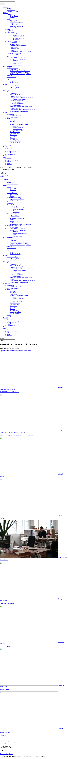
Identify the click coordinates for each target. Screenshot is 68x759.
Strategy (15, 60)
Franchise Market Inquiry (16, 93)
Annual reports (17, 63)
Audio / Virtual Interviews (13, 142)
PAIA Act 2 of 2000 (15, 83)
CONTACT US (4, 175)
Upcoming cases (14, 87)
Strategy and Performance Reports (19, 124)
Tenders (2, 176)
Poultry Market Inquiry (16, 96)
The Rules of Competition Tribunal (19, 72)
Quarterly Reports (18, 130)
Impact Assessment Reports (17, 26)
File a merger (13, 42)
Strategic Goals (11, 10)
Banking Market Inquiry (16, 100)
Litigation (5, 84)
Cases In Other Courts (12, 86)
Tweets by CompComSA (6, 754)
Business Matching (5, 732)
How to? (5, 147)
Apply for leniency (12, 152)
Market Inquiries (7, 90)
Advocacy (9, 14)
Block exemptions (11, 77)
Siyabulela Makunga (15, 115)
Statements (9, 164)
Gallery (9, 144)
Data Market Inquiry (15, 102)
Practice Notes (13, 47)
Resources (12, 138)
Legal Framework (8, 66)
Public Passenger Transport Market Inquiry (21, 106)
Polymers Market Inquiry (16, 94)
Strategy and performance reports (18, 59)
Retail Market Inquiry (15, 108)
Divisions (5, 13)
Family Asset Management (7, 603)
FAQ (11, 81)
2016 (5, 350)
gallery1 (60, 474)
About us (5, 7)
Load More (3, 735)
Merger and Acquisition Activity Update (20, 51)
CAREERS (3, 173)
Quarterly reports (17, 65)
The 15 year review (15, 132)
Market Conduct (11, 32)
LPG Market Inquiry (15, 105)
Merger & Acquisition (5, 689)
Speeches (12, 120)
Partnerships (10, 161)
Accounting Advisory (5, 646)
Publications (10, 118)
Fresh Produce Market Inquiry (18, 99)
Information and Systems (16, 22)
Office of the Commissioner (14, 53)
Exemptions (16, 39)
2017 (8, 350)
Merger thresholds (14, 44)
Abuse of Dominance (18, 36)
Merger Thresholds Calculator (18, 45)
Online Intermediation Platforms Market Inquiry (22, 109)
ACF (4, 157)
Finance (9, 29)
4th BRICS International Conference (9, 392)
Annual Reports (17, 129)
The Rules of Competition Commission (20, 71)
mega (8, 56)
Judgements (13, 88)
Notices (12, 50)
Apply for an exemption (13, 154)
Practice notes (13, 135)
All (1, 350)
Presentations (13, 123)
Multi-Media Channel (12, 117)
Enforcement (13, 33)
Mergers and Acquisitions (13, 41)
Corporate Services (12, 20)
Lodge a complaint (11, 151)
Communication (14, 54)
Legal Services (10, 30)
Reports (9, 145)
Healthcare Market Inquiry (17, 103)
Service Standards (14, 48)
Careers (12, 23)
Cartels (8, 19)
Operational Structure (12, 160)
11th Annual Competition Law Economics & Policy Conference (16, 435)
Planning (28, 350)
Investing (18, 350)
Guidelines (9, 75)
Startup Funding (63, 557)
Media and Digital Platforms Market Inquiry (21, 97)
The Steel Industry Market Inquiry (19, 111)
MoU (8, 78)
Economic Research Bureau (14, 25)
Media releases (10, 114)
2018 (11, 350)
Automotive (13, 17)
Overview (9, 8)
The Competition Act (12, 68)
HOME (2, 172)
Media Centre (6, 112)
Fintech (14, 350)
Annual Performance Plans (20, 62)
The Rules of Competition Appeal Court (20, 74)
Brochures (12, 136)
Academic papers (14, 139)
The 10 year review (15, 133)
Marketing (23, 350)
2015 (3, 350)
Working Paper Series (15, 28)
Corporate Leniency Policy (20, 38)
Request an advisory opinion (14, 149)
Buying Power (14, 16)
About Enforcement (18, 35)
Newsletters (13, 121)
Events (5, 155)
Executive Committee (12, 11)
